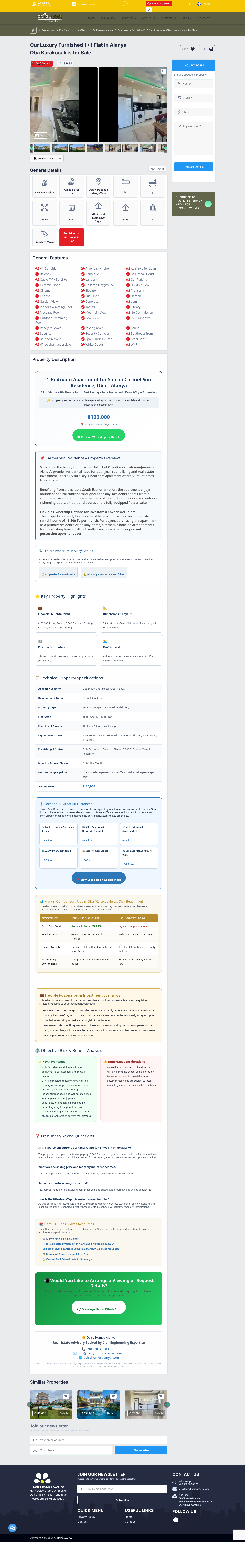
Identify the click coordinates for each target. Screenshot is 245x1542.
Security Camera (97, 333)
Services (127, 18)
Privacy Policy (86, 1516)
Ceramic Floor (50, 285)
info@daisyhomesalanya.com (100, 1353)
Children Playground (100, 285)
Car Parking (139, 279)
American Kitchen (98, 268)
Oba (82, 30)
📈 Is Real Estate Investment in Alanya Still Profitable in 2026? (78, 1243)
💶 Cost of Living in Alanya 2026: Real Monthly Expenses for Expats (81, 1248)
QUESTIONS (169, 18)
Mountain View (96, 312)
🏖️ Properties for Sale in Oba (58, 574)
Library (136, 307)
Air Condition (49, 268)
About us (148, 18)
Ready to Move (50, 328)
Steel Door (138, 339)
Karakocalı (102, 30)
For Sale (107, 18)
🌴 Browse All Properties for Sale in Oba (65, 1254)
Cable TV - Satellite (53, 279)
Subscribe (141, 1450)
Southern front (50, 339)
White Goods (95, 344)
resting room (95, 328)
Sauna (135, 328)
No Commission (142, 312)
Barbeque (92, 274)
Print (204, 48)
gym (134, 301)
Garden (136, 296)
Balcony (45, 274)
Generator (93, 301)
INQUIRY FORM (194, 65)
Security (46, 333)
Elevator (91, 290)
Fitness (45, 296)
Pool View (92, 318)
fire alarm (137, 290)
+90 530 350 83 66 (100, 1349)
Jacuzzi (91, 307)
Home (90, 18)
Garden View (49, 301)
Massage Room (51, 312)
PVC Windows (140, 318)
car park (91, 279)
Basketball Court (142, 274)
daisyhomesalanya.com (101, 1357)
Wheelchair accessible (55, 344)
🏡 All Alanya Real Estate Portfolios (104, 574)
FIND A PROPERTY (160, 3)
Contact (204, 18)
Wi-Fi (134, 344)
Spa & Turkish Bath (99, 339)
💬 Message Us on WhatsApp (98, 1309)
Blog (185, 18)
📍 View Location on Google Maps (98, 879)
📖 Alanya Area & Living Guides (61, 1238)
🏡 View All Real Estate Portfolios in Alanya (67, 1259)
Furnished (92, 296)
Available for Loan (143, 268)
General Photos (45, 158)
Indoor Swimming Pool (56, 307)
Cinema (45, 290)
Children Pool (140, 285)
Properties (48, 30)
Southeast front (142, 333)
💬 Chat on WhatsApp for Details (98, 437)
